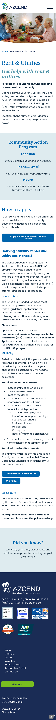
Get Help (10, 654)
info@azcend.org (31, 603)
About (8, 650)
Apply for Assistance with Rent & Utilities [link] (28, 237)
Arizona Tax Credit (15, 668)
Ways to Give (12, 664)
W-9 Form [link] (11, 480)
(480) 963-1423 (11, 603)
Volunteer (10, 661)
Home (5, 51)
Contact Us (11, 671)
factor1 (13, 712)
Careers (9, 657)
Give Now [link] (17, 684)
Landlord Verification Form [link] (21, 473)
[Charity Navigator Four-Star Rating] (24, 620)
